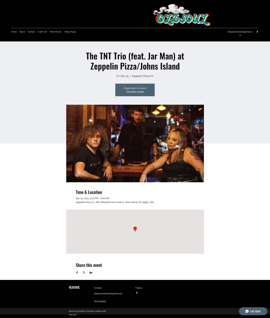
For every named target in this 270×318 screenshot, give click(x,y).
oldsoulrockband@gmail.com (108, 293)
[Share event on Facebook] (77, 272)
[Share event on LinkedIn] (91, 272)
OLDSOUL (74, 287)
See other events (135, 91)
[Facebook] (257, 31)
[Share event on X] (84, 272)
